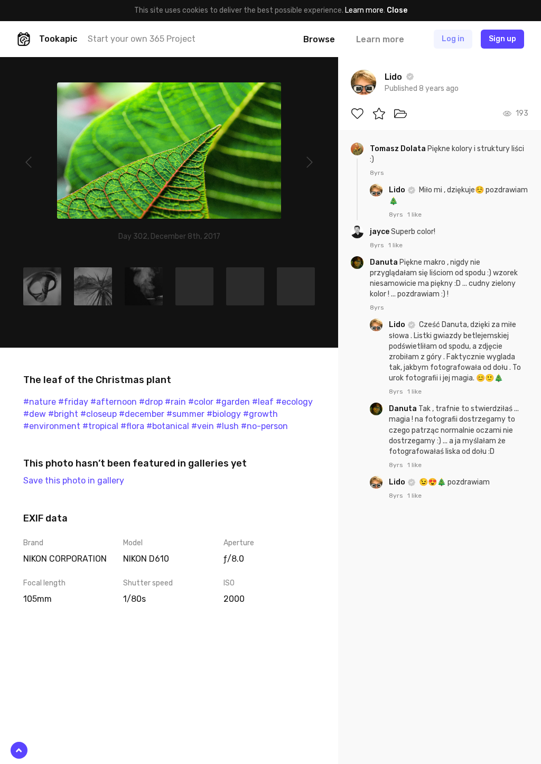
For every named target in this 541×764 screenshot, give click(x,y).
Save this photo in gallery (73, 481)
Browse (319, 39)
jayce (380, 231)
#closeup (98, 414)
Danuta (384, 262)
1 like (414, 214)
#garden (233, 402)
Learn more (364, 10)
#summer (185, 414)
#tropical (100, 426)
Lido (398, 189)
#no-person (264, 426)
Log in (453, 38)
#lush (227, 426)
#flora (132, 426)
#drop (151, 402)
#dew (34, 414)
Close (397, 10)
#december (141, 414)
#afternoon (113, 402)
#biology (224, 414)
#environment (51, 426)
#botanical (167, 426)
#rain (175, 402)
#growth (260, 414)
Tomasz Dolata (398, 148)
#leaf (263, 402)
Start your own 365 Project (141, 39)
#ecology (294, 402)
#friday (73, 402)
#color (200, 402)
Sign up (502, 38)
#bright (63, 414)
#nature (39, 402)
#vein (202, 426)
